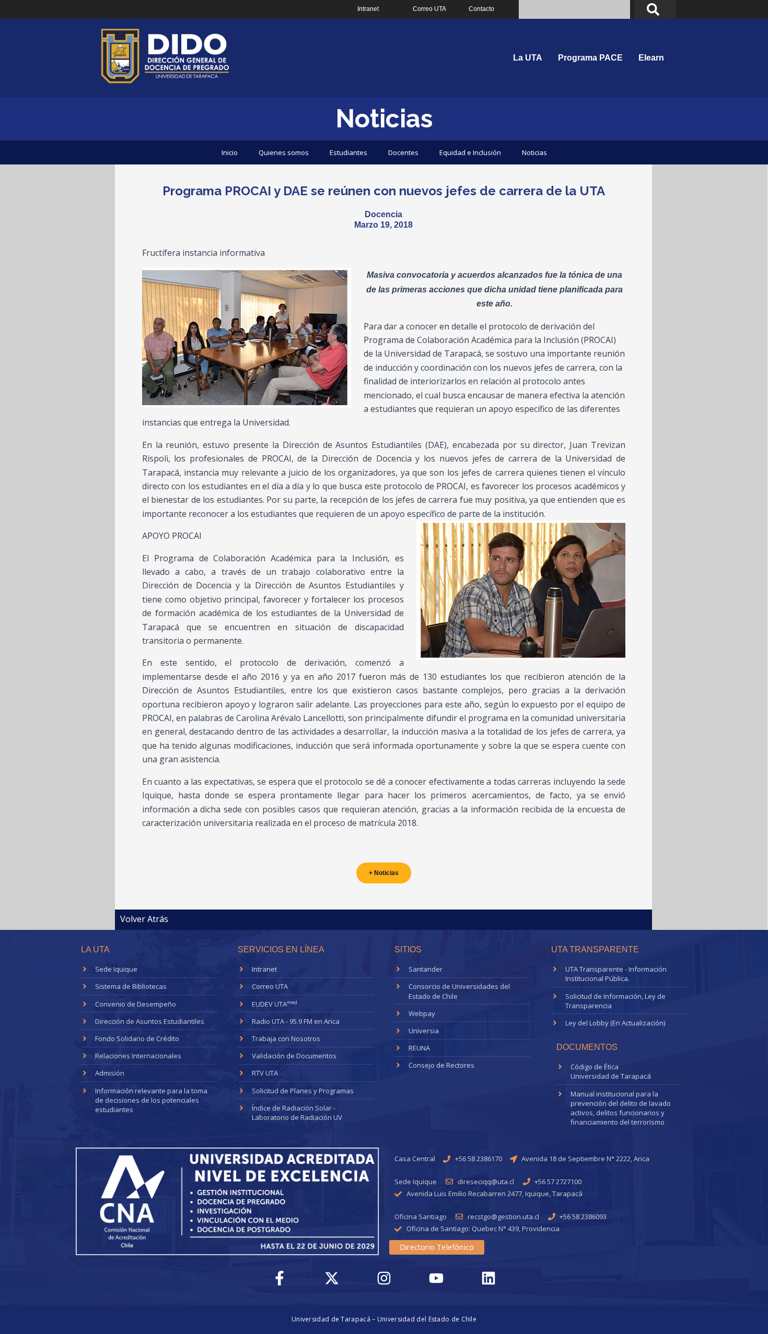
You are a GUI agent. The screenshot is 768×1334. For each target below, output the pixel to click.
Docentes (403, 152)
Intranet (368, 9)
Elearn (651, 57)
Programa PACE (590, 57)
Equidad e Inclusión (470, 152)
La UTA (527, 57)
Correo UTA (429, 9)
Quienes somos (284, 152)
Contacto (481, 9)
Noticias (534, 152)
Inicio (230, 152)
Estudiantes (348, 152)
